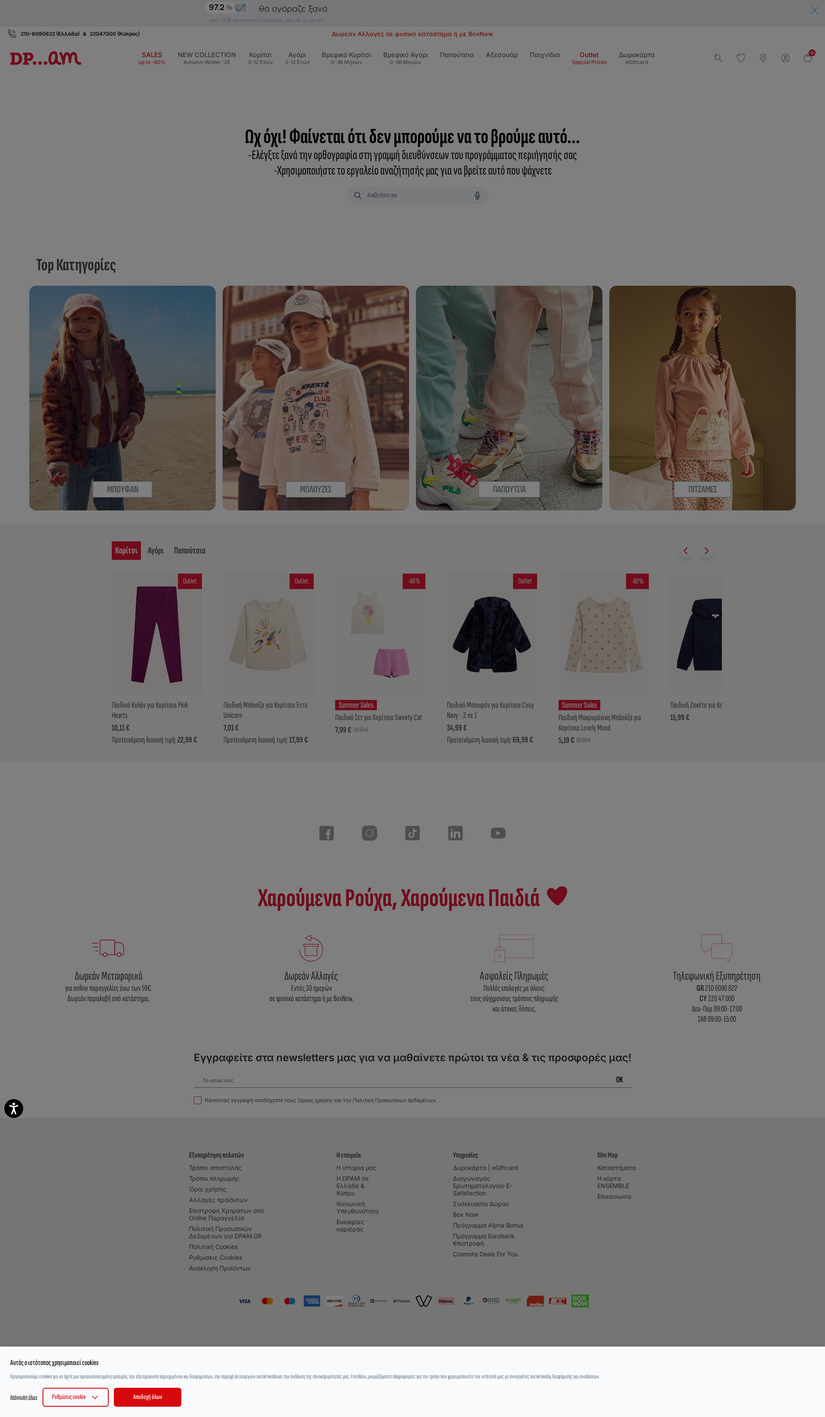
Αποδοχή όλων (147, 1397)
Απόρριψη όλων (23, 1397)
